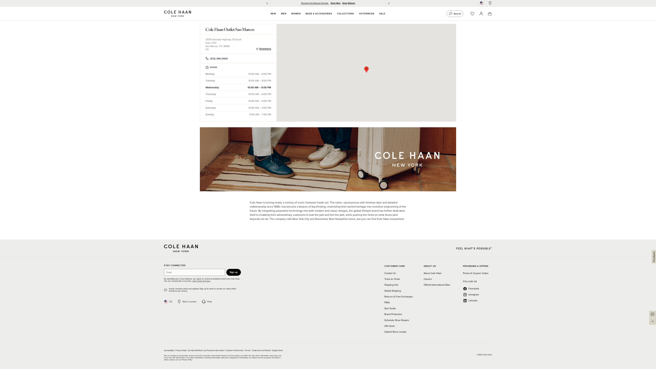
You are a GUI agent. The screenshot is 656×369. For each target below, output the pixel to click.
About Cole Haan (433, 273)
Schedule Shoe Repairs (396, 320)
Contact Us (390, 273)
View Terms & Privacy (201, 281)
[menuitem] (273, 13)
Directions (265, 49)
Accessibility (169, 350)
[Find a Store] (490, 3)
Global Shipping (392, 290)
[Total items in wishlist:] (473, 14)
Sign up (234, 272)
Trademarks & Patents (261, 350)
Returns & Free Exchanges (398, 296)
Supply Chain (277, 350)
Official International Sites (437, 284)
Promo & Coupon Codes (476, 273)
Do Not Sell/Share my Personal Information (206, 350)
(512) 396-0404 (219, 58)
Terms (248, 350)
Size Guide (390, 308)
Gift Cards (389, 326)
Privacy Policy (181, 350)
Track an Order (392, 279)
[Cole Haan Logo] (181, 248)
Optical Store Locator (395, 331)
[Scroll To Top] (652, 321)
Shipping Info (391, 284)
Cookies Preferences (235, 350)
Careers (428, 279)
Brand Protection (393, 314)
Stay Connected (175, 265)
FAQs (387, 302)
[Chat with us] (652, 314)
